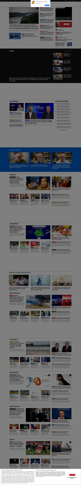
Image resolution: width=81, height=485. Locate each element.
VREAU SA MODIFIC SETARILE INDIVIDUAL (72, 477)
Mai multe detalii (31, 474)
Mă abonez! (47, 5)
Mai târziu (41, 5)
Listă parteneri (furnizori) (40, 476)
